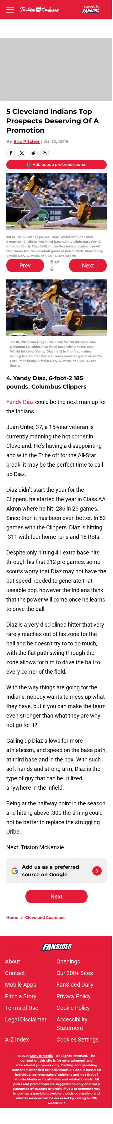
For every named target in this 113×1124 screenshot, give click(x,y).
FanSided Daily (75, 984)
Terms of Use (21, 1008)
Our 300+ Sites (74, 973)
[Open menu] (10, 9)
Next (88, 265)
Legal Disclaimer (25, 1019)
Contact (15, 973)
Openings (68, 961)
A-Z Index (17, 1039)
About (12, 961)
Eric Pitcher (26, 141)
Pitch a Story (20, 996)
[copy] (44, 153)
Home (12, 917)
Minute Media (41, 1056)
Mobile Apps (20, 984)
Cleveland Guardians (45, 917)
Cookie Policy (73, 1008)
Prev (25, 265)
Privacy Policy (73, 996)
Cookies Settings (77, 1039)
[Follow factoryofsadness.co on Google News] (97, 871)
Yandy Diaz (20, 402)
